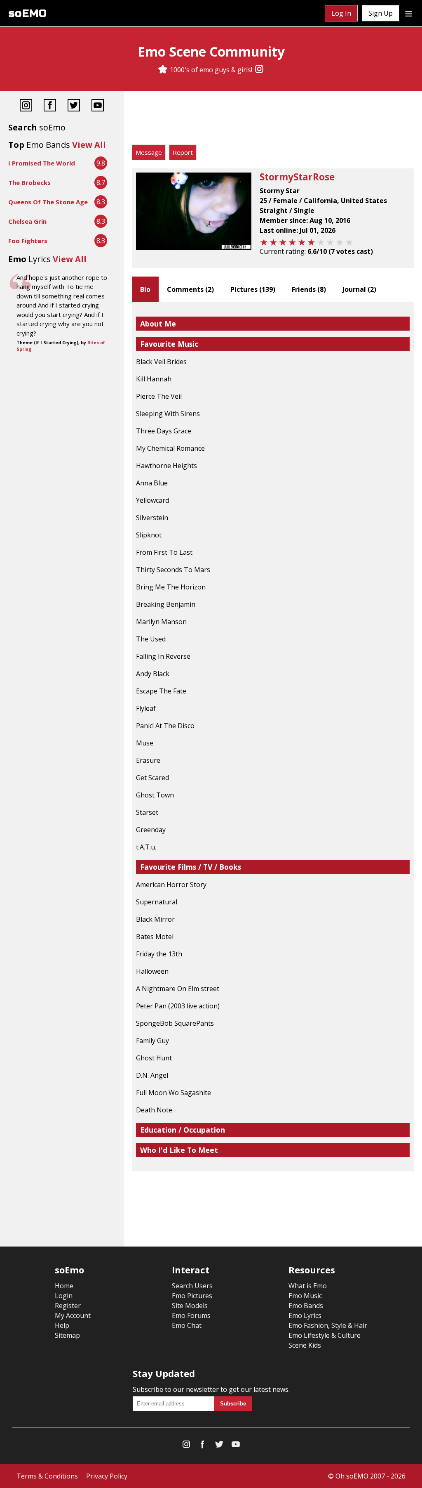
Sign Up (380, 13)
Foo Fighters (27, 241)
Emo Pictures (192, 1295)
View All (89, 144)
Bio (145, 289)
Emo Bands (305, 1305)
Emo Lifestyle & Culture (324, 1335)
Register (68, 1305)
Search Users (192, 1285)
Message (149, 152)
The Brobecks (29, 182)
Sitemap (67, 1335)
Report (183, 152)
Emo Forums (191, 1315)
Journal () (359, 289)
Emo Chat (187, 1325)
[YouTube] (97, 106)
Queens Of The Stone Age (48, 202)
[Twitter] (74, 106)
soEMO (27, 13)
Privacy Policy (106, 1476)
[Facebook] (50, 106)
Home (64, 1285)
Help (62, 1325)
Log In (341, 13)
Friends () (309, 289)
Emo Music (305, 1295)
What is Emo (307, 1285)
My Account (73, 1315)
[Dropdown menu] (408, 13)
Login (64, 1295)
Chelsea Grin (27, 221)
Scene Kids (304, 1345)
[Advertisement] (273, 119)
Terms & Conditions (47, 1476)
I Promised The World (41, 163)
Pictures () (252, 289)
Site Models (190, 1305)
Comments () (190, 289)
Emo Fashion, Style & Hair (327, 1325)
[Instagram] (259, 69)
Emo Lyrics (304, 1315)
